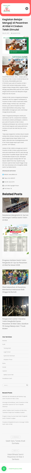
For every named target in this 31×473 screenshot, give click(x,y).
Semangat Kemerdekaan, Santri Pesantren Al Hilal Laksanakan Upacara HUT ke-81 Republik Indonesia (15, 404)
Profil (3, 344)
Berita (3, 363)
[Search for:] (15, 385)
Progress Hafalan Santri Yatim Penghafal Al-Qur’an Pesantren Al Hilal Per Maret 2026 (14, 262)
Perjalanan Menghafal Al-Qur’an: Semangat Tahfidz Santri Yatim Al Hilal (15, 217)
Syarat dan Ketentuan (9, 355)
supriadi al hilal (16, 33)
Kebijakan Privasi (8, 359)
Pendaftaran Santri (7, 378)
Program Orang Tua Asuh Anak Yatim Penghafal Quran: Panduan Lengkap (14, 417)
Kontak (4, 367)
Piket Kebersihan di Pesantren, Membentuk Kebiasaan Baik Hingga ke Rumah (14, 289)
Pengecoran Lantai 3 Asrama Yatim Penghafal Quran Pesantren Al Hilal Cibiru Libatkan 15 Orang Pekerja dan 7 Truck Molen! (15, 324)
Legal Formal (7, 352)
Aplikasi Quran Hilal (8, 374)
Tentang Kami (7, 348)
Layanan (4, 371)
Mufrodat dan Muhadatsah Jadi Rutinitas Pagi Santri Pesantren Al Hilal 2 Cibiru (14, 397)
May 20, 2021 (5, 33)
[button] (26, 8)
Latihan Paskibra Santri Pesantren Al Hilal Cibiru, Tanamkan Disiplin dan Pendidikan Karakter (14, 411)
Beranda (4, 340)
